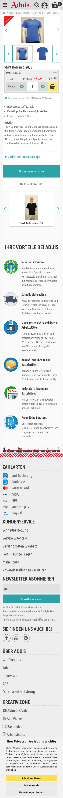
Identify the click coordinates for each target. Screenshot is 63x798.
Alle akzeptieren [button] (31, 778)
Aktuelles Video (18, 710)
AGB (5, 683)
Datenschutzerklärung (19, 691)
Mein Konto (11, 562)
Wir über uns (12, 659)
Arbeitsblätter (17, 734)
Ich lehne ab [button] (31, 785)
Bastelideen (15, 726)
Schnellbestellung (15, 530)
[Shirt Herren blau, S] (32, 30)
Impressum (10, 675)
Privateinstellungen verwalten (24, 570)
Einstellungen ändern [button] (31, 792)
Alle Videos (14, 718)
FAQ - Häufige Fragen (18, 554)
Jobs (6, 667)
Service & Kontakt (15, 538)
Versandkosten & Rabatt (20, 546)
